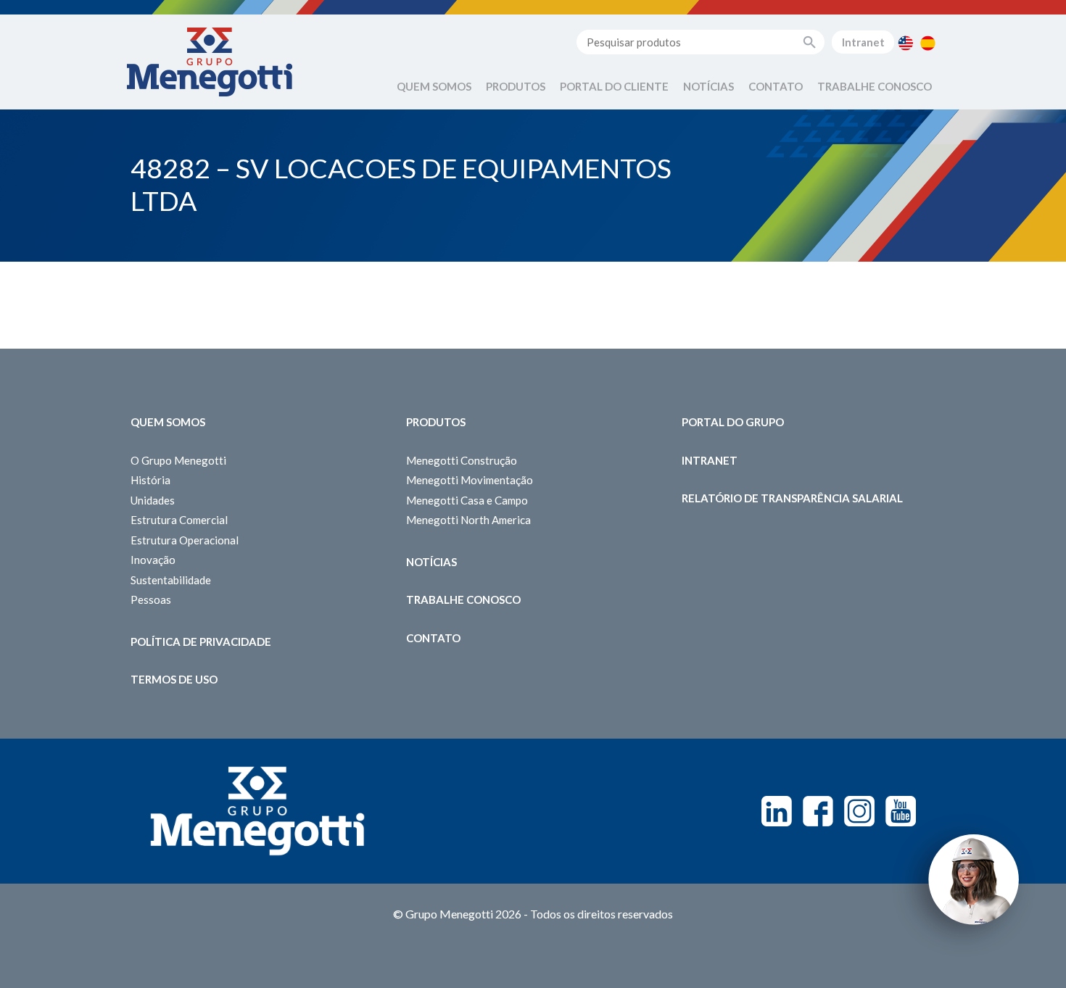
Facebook (818, 811)
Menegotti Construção (461, 460)
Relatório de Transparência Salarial (792, 498)
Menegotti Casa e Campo (467, 500)
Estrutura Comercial (179, 519)
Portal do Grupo (733, 421)
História (150, 479)
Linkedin (776, 811)
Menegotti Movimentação (469, 479)
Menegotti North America (468, 519)
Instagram (859, 811)
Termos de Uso (174, 679)
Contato (775, 86)
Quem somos (168, 421)
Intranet (863, 42)
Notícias (708, 86)
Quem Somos (434, 86)
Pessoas (151, 599)
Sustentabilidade (171, 579)
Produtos (515, 86)
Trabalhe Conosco (874, 86)
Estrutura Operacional (185, 540)
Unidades (153, 500)
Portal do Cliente (614, 86)
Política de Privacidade (201, 641)
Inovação (153, 559)
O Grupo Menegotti (178, 460)
